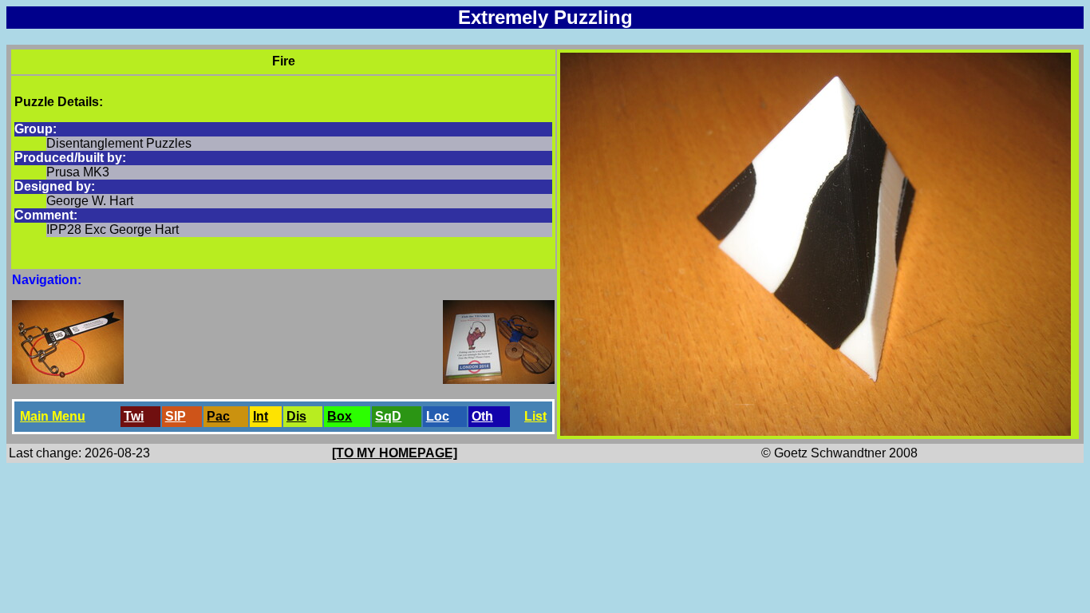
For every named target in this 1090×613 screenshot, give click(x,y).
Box (339, 416)
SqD (388, 416)
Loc (437, 416)
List (535, 416)
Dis (296, 416)
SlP (175, 416)
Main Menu (52, 416)
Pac (218, 416)
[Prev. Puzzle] (68, 379)
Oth (482, 416)
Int (260, 416)
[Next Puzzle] (499, 379)
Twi (134, 416)
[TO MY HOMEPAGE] (394, 453)
